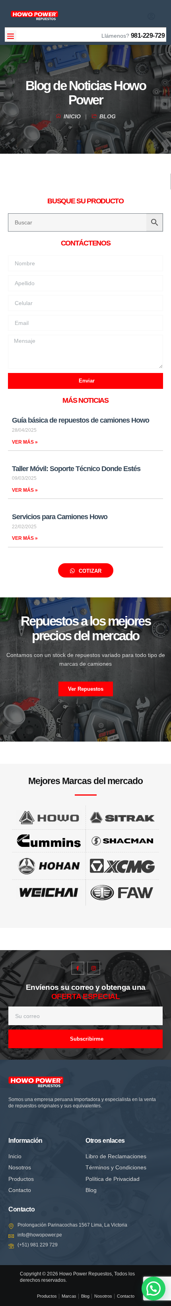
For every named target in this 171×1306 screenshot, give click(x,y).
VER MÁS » (25, 442)
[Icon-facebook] (77, 968)
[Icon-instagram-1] (93, 968)
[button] (10, 36)
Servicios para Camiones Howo (59, 517)
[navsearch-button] (115, 15)
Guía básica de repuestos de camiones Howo (80, 420)
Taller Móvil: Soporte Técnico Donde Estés (76, 469)
